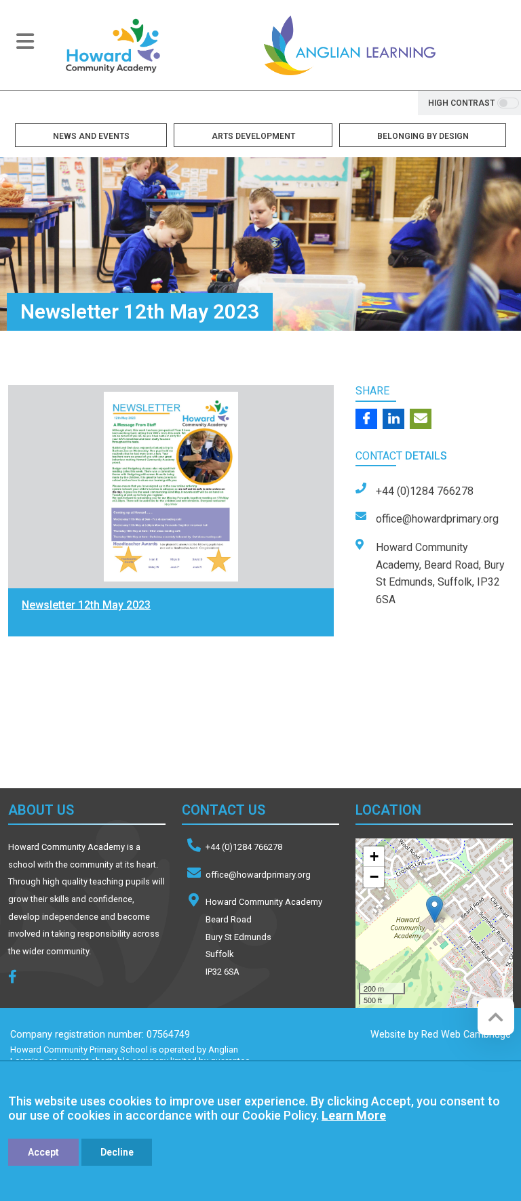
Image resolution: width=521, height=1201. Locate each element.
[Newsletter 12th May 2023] (171, 486)
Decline (117, 1152)
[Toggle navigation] (25, 41)
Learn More (354, 1115)
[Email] (420, 419)
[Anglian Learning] (349, 45)
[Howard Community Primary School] (112, 45)
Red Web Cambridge (466, 1034)
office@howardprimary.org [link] (437, 518)
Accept (43, 1152)
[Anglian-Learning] (102, 727)
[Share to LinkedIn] (393, 419)
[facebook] (17, 978)
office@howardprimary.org (258, 875)
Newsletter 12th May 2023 (86, 604)
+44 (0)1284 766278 (244, 847)
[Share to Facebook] (366, 419)
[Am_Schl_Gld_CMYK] (271, 727)
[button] (434, 909)
